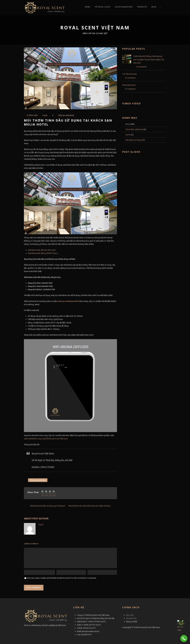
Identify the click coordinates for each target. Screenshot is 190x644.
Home (87, 7)
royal (45, 115)
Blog (153, 7)
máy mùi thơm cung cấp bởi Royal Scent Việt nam (46, 438)
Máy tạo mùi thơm (66, 115)
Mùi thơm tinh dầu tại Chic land (41, 250)
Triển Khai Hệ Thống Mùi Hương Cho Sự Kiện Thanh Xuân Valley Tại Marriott (148, 59)
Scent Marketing (124, 7)
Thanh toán (131, 618)
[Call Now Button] (183, 638)
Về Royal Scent (102, 7)
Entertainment (128, 85)
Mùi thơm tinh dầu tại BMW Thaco (43, 253)
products (142, 7)
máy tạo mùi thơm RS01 (68, 301)
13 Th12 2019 (32, 115)
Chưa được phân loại (134, 129)
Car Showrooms (129, 74)
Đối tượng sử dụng (133, 140)
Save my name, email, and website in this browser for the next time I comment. (61, 578)
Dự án (128, 135)
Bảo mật (129, 615)
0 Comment (141, 67)
